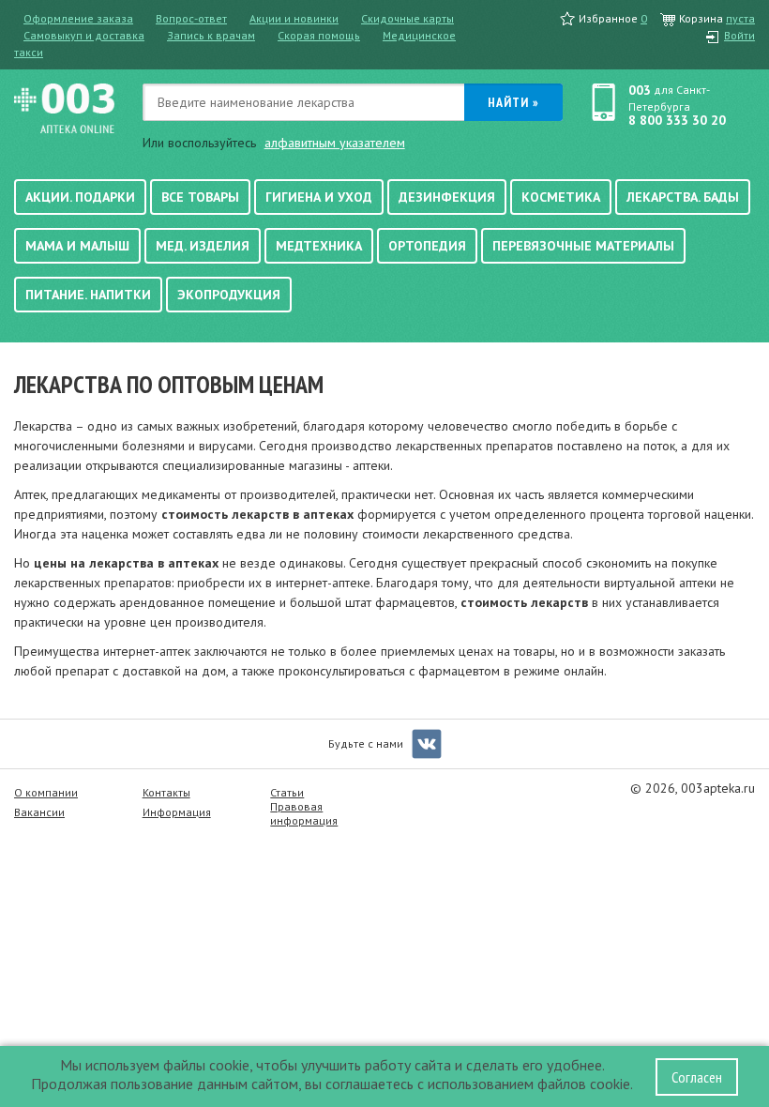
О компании (46, 792)
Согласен (696, 1077)
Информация (177, 812)
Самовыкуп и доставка (83, 35)
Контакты (166, 792)
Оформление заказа (78, 18)
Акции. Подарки (80, 197)
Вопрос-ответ (191, 18)
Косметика (560, 197)
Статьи (287, 792)
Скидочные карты (407, 18)
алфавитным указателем (334, 142)
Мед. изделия (202, 245)
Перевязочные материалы (583, 245)
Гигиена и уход (318, 197)
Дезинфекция (447, 197)
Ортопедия (427, 245)
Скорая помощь (319, 35)
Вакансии (39, 812)
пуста (740, 18)
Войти (739, 35)
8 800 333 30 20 (677, 120)
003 (639, 90)
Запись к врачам (211, 35)
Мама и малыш (77, 245)
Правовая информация (304, 813)
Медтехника (319, 245)
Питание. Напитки (88, 294)
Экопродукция (228, 294)
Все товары (200, 197)
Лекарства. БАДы (682, 197)
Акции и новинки (294, 18)
